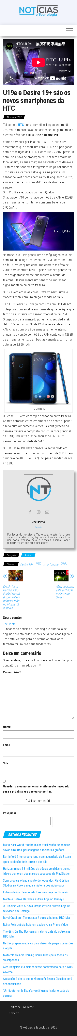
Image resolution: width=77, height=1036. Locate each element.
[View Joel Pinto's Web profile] (38, 512)
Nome (7, 727)
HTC (38, 563)
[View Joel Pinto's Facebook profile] (29, 512)
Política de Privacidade (21, 1007)
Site (5, 763)
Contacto (14, 1013)
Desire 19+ (26, 564)
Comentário (12, 672)
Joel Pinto (9, 624)
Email (6, 745)
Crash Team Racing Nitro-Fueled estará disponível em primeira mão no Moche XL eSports (11, 597)
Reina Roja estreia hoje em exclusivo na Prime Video (35, 924)
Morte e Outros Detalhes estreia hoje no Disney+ (33, 899)
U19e (64, 563)
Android (28, 555)
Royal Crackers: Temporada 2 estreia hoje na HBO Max (36, 918)
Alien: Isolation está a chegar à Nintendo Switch (65, 592)
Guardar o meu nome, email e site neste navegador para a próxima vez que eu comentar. (37, 788)
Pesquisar (9, 813)
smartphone (50, 564)
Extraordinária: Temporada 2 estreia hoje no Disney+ (35, 892)
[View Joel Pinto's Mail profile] (47, 512)
